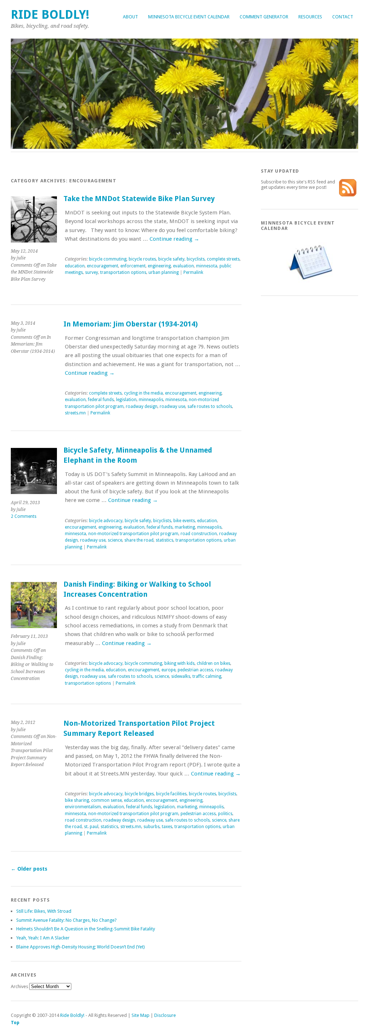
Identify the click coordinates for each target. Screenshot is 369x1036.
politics (225, 813)
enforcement (133, 265)
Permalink (193, 272)
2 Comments (23, 516)
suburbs (151, 826)
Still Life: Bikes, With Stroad (43, 911)
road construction (199, 533)
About (130, 16)
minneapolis (151, 399)
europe (168, 669)
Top (15, 1022)
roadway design (141, 406)
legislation (126, 399)
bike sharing (77, 800)
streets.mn (75, 412)
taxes (167, 826)
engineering (159, 265)
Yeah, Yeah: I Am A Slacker (43, 938)
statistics (164, 540)
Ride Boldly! (50, 15)
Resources (310, 16)
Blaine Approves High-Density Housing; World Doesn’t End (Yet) (80, 947)
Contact (342, 16)
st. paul (91, 826)
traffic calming (206, 676)
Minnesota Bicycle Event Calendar (189, 16)
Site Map (141, 1015)
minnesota (206, 265)
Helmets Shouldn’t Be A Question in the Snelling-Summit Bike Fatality (85, 928)
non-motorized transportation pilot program (133, 533)
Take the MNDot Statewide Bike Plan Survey (139, 199)
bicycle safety (171, 259)
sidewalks (180, 676)
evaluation (183, 265)
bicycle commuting (107, 259)
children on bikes (213, 663)
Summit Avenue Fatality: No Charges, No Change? (66, 920)
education (75, 265)
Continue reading (174, 239)
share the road (139, 540)
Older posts (29, 869)
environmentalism (83, 806)
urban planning (163, 272)
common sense (106, 800)
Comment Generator (264, 16)
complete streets (223, 259)
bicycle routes (142, 259)
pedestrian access (195, 669)
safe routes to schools (209, 406)
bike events (184, 520)
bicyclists (196, 259)
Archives (19, 986)
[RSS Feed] (347, 194)
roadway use (172, 406)
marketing (185, 527)
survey (91, 272)
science (115, 540)
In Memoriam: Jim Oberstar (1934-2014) (130, 324)
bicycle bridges (139, 793)
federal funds (101, 399)
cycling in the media (143, 393)
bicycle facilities (171, 793)
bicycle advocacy (106, 520)
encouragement (102, 265)
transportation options (123, 272)
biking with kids (179, 663)
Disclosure (165, 1015)
